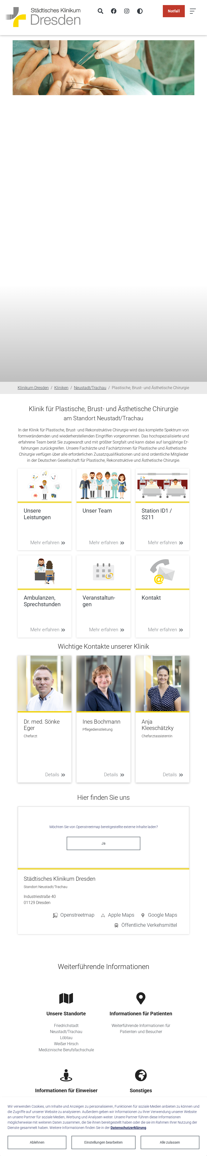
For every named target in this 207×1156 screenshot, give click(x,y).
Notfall (174, 11)
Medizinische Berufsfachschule (66, 1049)
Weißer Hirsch (66, 1043)
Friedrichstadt (66, 1025)
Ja (103, 843)
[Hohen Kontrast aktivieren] (140, 11)
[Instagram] (127, 11)
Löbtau (66, 1037)
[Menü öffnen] (193, 11)
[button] (158, 916)
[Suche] (100, 11)
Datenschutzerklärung (128, 1128)
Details (52, 774)
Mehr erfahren (44, 542)
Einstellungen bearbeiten (103, 1142)
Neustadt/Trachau (66, 1031)
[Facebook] (114, 11)
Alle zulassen (170, 1142)
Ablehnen (37, 1142)
